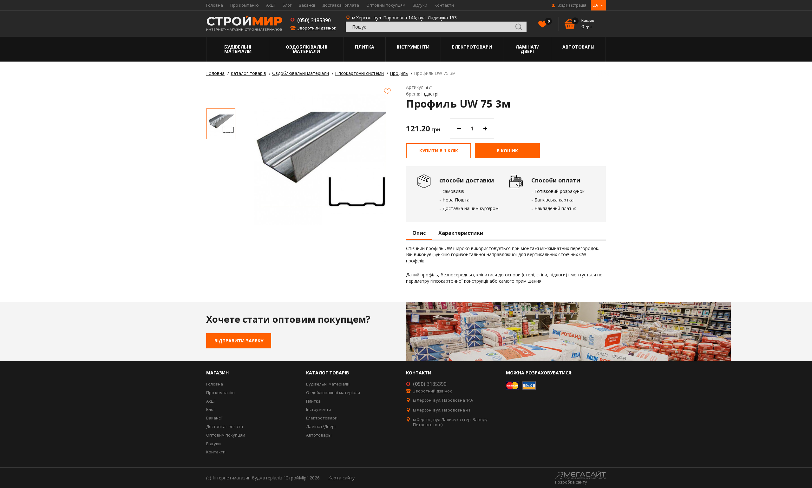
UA (595, 5)
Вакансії (307, 5)
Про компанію (244, 5)
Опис (419, 233)
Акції (270, 5)
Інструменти (413, 47)
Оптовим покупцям (385, 5)
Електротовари (472, 47)
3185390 (314, 20)
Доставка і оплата (340, 5)
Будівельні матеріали (238, 49)
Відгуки (420, 5)
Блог (287, 5)
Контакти (444, 5)
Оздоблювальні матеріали (306, 49)
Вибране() (548, 21)
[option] (221, 124)
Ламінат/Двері (527, 49)
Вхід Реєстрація (572, 5)
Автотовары (578, 47)
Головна (214, 5)
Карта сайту (341, 478)
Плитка (364, 47)
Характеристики (460, 233)
